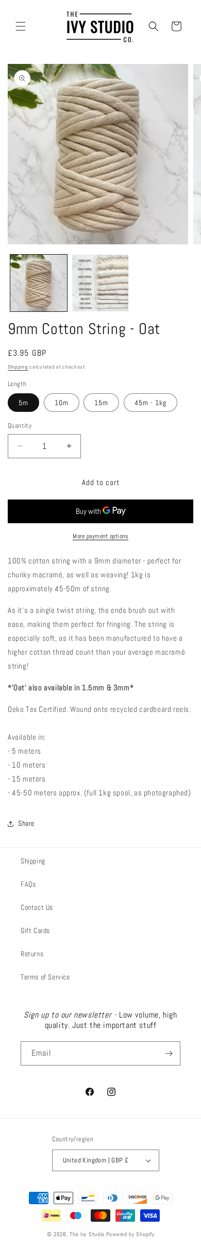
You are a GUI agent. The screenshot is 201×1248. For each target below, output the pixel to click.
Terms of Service (45, 976)
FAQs (28, 884)
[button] (20, 26)
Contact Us (37, 907)
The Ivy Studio (87, 1234)
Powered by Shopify (130, 1234)
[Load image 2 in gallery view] (100, 283)
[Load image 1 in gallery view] (38, 283)
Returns (32, 953)
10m (62, 402)
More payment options (100, 536)
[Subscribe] (168, 1053)
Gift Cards (35, 930)
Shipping (18, 366)
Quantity (19, 425)
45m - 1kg (150, 402)
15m (101, 402)
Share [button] (26, 823)
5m (23, 402)
